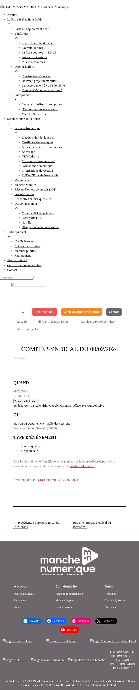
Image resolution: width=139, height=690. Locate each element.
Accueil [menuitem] (12, 15)
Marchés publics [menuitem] (25, 251)
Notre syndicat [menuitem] (16, 232)
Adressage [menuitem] (28, 151)
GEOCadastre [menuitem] (30, 156)
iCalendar (65, 405)
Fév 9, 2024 (19, 357)
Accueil (22, 321)
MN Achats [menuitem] (21, 180)
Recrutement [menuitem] (22, 255)
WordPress (62, 684)
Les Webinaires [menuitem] (24, 194)
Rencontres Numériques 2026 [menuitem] (33, 199)
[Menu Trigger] (1, 3)
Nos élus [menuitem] (27, 222)
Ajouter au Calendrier (26, 401)
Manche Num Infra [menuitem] (34, 114)
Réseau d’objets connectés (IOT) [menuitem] (35, 189)
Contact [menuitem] (12, 270)
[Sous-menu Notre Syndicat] (38, 329)
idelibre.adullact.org (83, 466)
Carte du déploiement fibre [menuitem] (31, 29)
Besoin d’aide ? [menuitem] (17, 260)
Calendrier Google (47, 405)
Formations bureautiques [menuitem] (38, 166)
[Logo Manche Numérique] (69, 561)
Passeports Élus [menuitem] (32, 218)
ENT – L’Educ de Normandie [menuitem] (40, 175)
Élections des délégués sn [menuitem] (38, 137)
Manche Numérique (44, 680)
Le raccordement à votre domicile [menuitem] (43, 85)
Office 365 (79, 405)
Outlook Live (95, 405)
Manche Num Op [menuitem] (25, 185)
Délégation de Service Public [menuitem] (40, 227)
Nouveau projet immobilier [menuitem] (39, 81)
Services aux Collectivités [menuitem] (24, 118)
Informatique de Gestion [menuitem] (37, 170)
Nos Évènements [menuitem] (25, 241)
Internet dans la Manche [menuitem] (37, 43)
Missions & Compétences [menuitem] (38, 213)
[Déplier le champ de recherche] (23, 312)
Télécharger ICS (23, 405)
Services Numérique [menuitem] (27, 128)
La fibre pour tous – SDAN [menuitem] (39, 52)
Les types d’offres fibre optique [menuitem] (42, 104)
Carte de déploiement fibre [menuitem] (24, 265)
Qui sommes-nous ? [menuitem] (27, 203)
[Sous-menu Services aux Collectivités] (116, 322)
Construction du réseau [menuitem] (36, 76)
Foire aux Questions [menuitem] (34, 57)
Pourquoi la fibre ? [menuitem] (34, 48)
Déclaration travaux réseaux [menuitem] (40, 109)
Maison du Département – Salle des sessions (41, 423)
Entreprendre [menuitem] (22, 95)
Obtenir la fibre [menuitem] (24, 66)
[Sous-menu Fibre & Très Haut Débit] (70, 322)
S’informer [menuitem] (21, 33)
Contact (114, 312)
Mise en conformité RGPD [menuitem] (38, 161)
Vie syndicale (29, 451)
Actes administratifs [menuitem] (27, 246)
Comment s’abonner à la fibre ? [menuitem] (42, 90)
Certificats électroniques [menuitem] (37, 142)
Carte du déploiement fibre (82, 312)
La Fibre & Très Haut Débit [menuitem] (24, 19)
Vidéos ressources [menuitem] (33, 62)
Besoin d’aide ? (44, 312)
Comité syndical (31, 446)
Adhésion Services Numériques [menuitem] (42, 147)
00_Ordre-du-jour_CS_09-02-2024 (55, 480)
